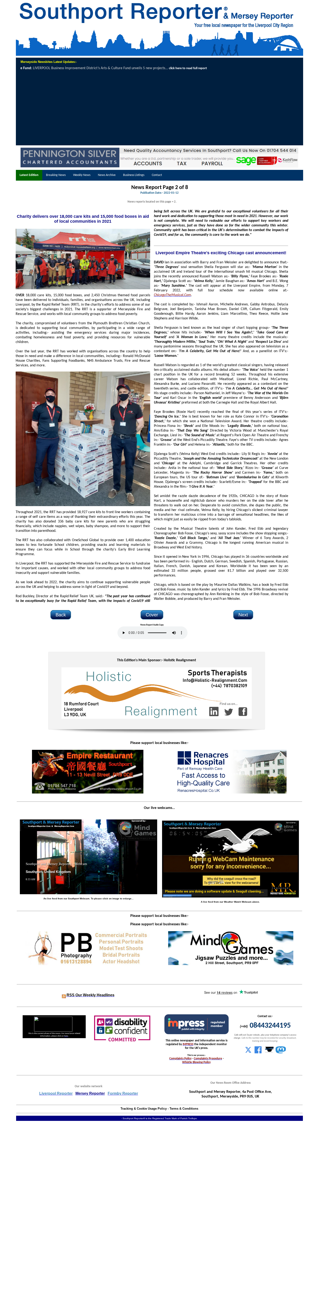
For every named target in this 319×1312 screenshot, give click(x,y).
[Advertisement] (159, 108)
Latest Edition (29, 175)
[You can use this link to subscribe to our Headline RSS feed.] (64, 995)
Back (61, 614)
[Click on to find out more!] (230, 792)
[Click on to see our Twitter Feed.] (248, 1052)
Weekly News (81, 175)
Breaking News (56, 175)
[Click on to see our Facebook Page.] (258, 1052)
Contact (157, 175)
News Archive (107, 175)
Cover (152, 614)
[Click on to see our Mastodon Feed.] (281, 1052)
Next (243, 614)
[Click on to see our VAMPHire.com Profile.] (269, 1052)
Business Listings (133, 175)
